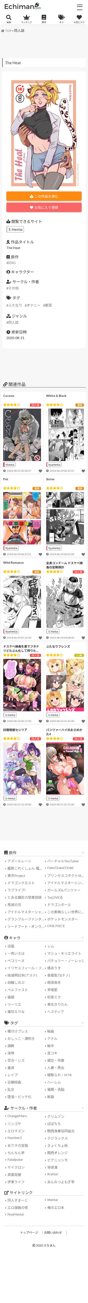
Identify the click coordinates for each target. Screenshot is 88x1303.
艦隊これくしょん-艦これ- (26, 868)
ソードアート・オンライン (26, 926)
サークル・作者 (23, 1108)
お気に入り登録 (46, 207)
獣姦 (50, 1097)
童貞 (10, 1068)
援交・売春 (55, 1060)
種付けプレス (17, 1031)
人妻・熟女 (55, 1068)
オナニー (33, 305)
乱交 (10, 1089)
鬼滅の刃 (14, 905)
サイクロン (16, 1167)
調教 (10, 1046)
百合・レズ (16, 1060)
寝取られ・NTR (59, 1075)
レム (50, 946)
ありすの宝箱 (17, 1145)
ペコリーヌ (16, 961)
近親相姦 (14, 1082)
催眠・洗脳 (55, 1089)
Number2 (14, 1137)
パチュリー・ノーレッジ (66, 961)
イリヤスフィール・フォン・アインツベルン (26, 968)
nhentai (10, 464)
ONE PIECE (56, 926)
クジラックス (57, 1138)
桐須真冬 (54, 982)
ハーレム (54, 1082)
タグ (61, 22)
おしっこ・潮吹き (21, 1038)
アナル (52, 1038)
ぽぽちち (54, 1124)
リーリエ (14, 1004)
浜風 (10, 946)
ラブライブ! (16, 890)
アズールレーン (19, 861)
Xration (52, 1174)
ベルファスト (17, 990)
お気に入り (79, 22)
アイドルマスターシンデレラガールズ (66, 883)
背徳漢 (52, 1167)
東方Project (16, 875)
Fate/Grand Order (60, 868)
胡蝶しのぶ (16, 982)
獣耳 (48, 305)
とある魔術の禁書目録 (24, 897)
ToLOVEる (55, 897)
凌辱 (10, 1053)
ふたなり (15, 305)
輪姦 (50, 1031)
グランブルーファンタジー (26, 919)
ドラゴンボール (59, 905)
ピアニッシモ (57, 1160)
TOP (8, 31)
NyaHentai (54, 464)
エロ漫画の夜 (17, 1207)
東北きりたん (57, 1004)
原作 (44, 22)
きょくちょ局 (57, 1145)
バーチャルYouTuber (63, 861)
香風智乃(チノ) (58, 975)
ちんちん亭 (16, 1153)
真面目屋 (14, 1175)
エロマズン (16, 1131)
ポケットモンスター (62, 919)
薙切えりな (16, 1011)
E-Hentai (16, 229)
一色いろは (16, 953)
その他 (13, 288)
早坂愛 (52, 990)
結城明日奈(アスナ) (22, 975)
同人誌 (19, 30)
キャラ (15, 937)
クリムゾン (55, 1116)
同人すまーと (17, 1200)
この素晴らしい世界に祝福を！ (66, 912)
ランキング (26, 22)
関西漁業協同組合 (61, 1131)
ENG (12, 263)
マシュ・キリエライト (64, 953)
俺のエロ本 (55, 1207)
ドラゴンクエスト (21, 883)
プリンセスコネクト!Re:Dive (66, 875)
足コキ (52, 1053)
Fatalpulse (15, 1159)
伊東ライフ (16, 1182)
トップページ (29, 1232)
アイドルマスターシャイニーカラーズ (26, 912)
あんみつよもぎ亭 (61, 1182)
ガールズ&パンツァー (64, 890)
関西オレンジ (57, 1153)
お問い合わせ (53, 1232)
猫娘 (10, 997)
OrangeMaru (17, 1116)
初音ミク (54, 997)
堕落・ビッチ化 (19, 1097)
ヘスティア (55, 1011)
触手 (50, 1046)
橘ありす (54, 968)
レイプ (12, 1075)
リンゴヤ (14, 1124)
